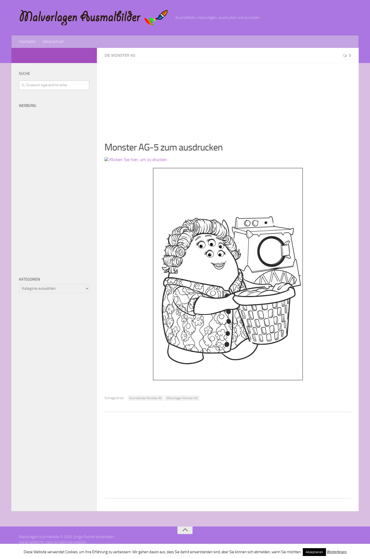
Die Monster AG (119, 55)
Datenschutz (53, 41)
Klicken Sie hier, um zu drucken (137, 159)
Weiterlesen (337, 552)
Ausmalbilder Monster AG (145, 398)
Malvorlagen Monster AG (182, 398)
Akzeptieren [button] (314, 552)
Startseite (27, 41)
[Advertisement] (228, 98)
